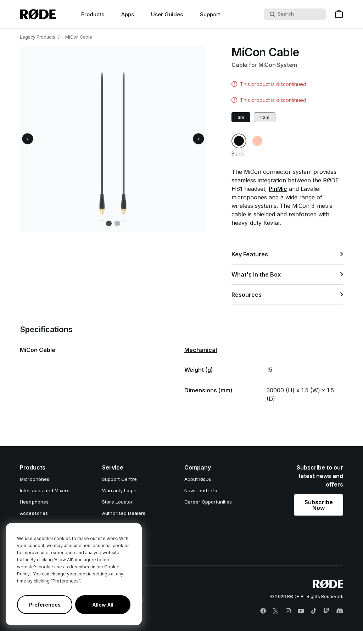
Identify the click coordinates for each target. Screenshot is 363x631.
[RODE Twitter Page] (276, 611)
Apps (127, 14)
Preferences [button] (45, 605)
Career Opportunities (208, 502)
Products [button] (92, 14)
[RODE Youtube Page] (301, 611)
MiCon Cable (78, 37)
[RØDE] (38, 14)
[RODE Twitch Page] (326, 611)
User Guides (167, 14)
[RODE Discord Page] (339, 611)
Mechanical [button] (200, 349)
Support (210, 14)
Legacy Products (37, 37)
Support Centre (119, 479)
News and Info (200, 490)
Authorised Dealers (123, 513)
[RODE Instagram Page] (288, 611)
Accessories (34, 513)
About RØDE (197, 479)
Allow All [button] (103, 605)
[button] (27, 139)
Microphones (34, 479)
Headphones (34, 502)
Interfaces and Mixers (44, 490)
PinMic (278, 188)
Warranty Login (119, 490)
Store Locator (117, 502)
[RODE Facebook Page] (263, 611)
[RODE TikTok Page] (313, 611)
